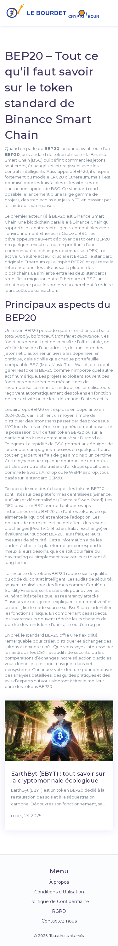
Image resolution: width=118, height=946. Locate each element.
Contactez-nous (59, 921)
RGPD (59, 911)
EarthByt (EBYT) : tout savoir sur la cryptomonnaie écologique (58, 777)
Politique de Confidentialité (59, 901)
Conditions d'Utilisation (59, 892)
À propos (59, 882)
